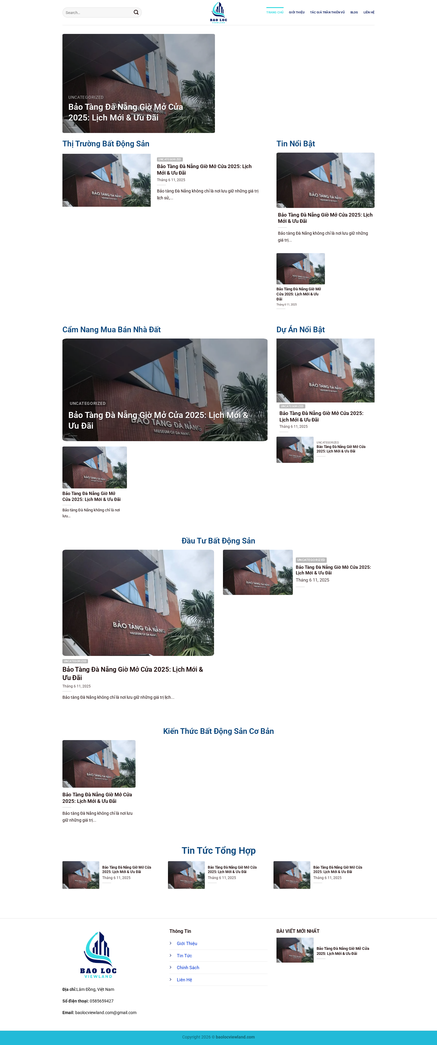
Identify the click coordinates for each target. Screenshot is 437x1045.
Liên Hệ (369, 12)
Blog (354, 12)
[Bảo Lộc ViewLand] (218, 12)
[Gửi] (136, 12)
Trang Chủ (275, 12)
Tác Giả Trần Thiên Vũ (327, 12)
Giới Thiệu (297, 12)
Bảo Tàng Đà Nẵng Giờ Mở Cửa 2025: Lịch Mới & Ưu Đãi (125, 112)
